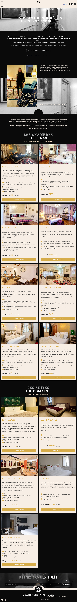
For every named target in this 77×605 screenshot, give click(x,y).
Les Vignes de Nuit (12, 538)
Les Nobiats (8, 288)
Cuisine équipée (16, 439)
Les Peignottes (49, 420)
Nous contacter (45, 599)
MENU (3, 6)
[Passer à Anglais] (63, 4)
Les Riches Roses (11, 347)
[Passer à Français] (66, 4)
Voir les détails (19, 199)
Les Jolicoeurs (10, 227)
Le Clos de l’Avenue (13, 167)
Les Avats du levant (13, 479)
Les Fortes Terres (51, 347)
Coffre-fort (7, 183)
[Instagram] (75, 4)
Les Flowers (9, 420)
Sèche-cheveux (63, 437)
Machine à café (60, 181)
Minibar (22, 183)
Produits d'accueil (15, 183)
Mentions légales (63, 596)
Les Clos (45, 479)
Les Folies (46, 167)
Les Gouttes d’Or (50, 227)
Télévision (25, 184)
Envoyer (66, 584)
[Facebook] (72, 4)
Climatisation (19, 184)
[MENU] (2, 2)
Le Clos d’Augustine (52, 288)
